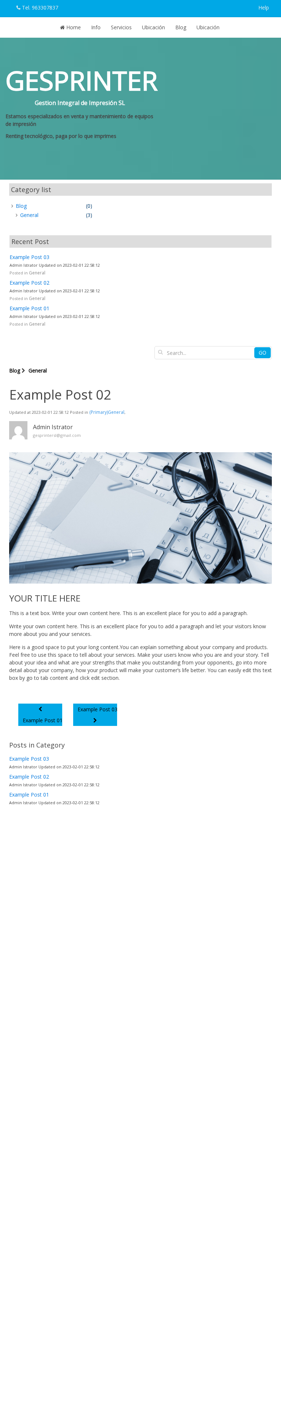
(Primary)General (106, 412)
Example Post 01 (29, 308)
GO (262, 352)
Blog (14, 370)
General (37, 273)
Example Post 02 (29, 282)
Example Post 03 (29, 257)
